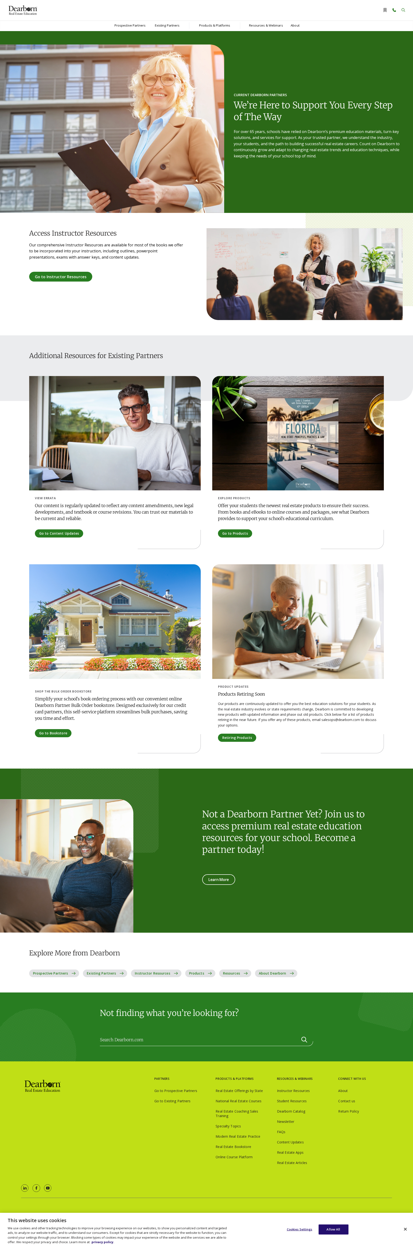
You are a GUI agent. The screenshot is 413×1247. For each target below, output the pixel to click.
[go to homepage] (87, 1086)
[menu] (130, 26)
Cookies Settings (299, 1229)
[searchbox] (206, 1040)
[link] (25, 1188)
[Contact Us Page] (394, 10)
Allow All (333, 1229)
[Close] (405, 1229)
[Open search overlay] (403, 10)
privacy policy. (103, 1242)
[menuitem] (130, 26)
